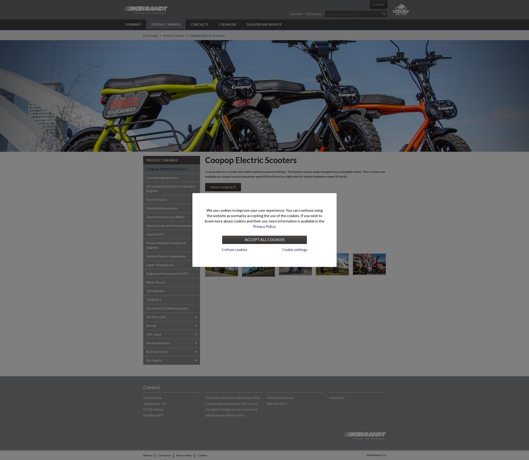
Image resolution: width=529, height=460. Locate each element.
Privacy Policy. (264, 226)
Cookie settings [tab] (294, 249)
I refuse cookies (234, 249)
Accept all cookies (264, 239)
